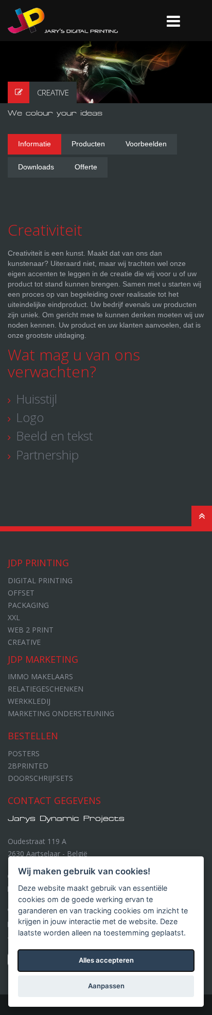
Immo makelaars (40, 676)
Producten (88, 144)
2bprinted (28, 766)
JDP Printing (38, 563)
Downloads (36, 167)
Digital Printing (40, 580)
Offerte (86, 167)
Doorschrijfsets (40, 778)
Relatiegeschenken (45, 689)
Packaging (28, 605)
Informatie (34, 144)
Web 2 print (31, 630)
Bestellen (33, 736)
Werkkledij (29, 701)
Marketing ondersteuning (61, 713)
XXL (14, 617)
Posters (24, 753)
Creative (24, 642)
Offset (21, 593)
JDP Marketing (43, 659)
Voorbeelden (146, 144)
